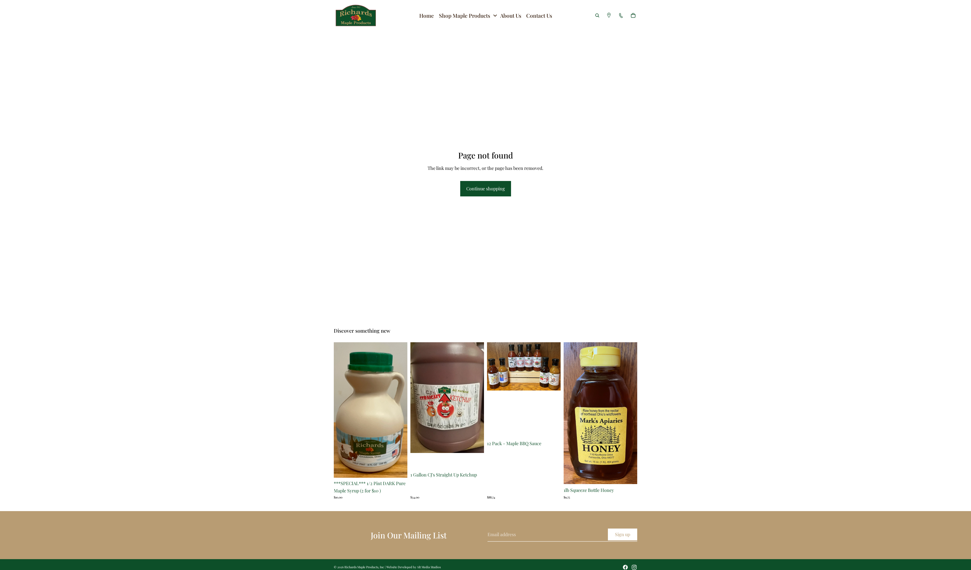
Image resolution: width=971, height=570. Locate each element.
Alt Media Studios (429, 567)
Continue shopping (485, 189)
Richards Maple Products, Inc (364, 567)
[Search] (597, 15)
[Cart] (633, 15)
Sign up (622, 534)
